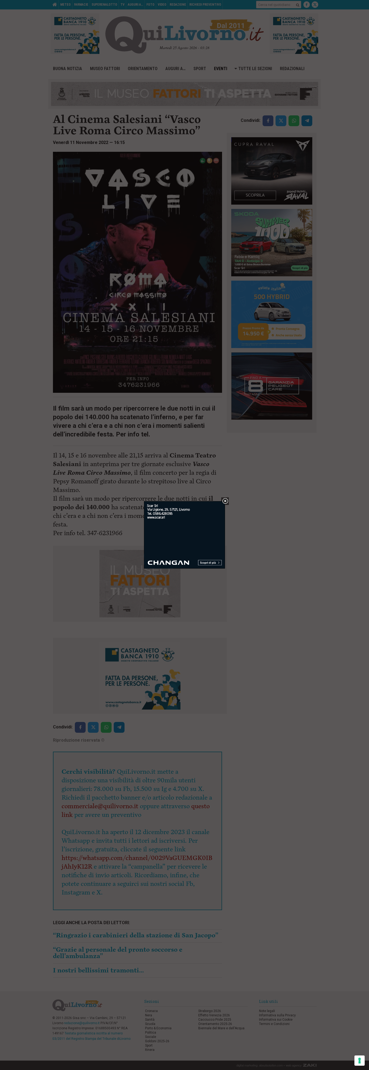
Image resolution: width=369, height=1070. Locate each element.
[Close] (225, 501)
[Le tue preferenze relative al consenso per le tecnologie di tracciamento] (359, 1060)
